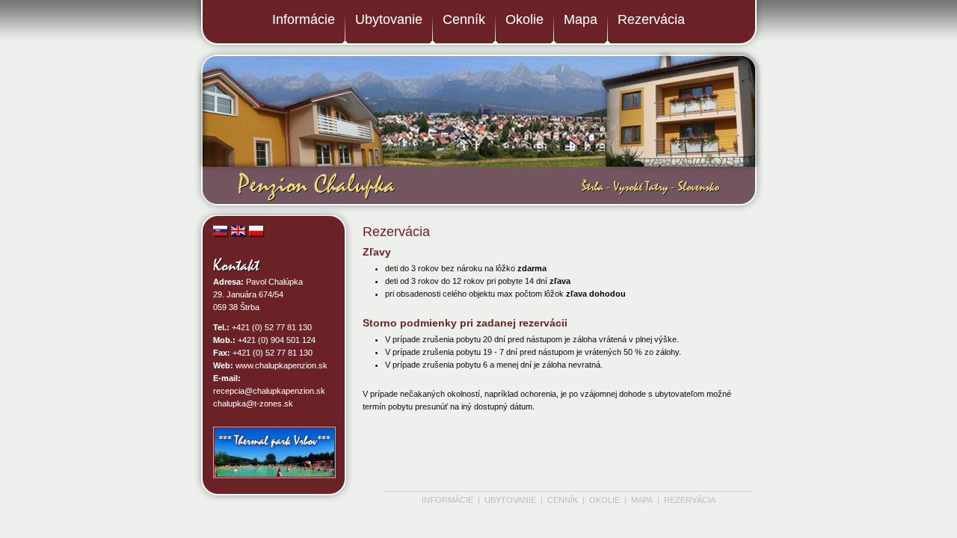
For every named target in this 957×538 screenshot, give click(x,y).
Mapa (580, 19)
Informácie (303, 19)
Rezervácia (651, 19)
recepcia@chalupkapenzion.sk (269, 390)
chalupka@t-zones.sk (253, 403)
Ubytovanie (388, 19)
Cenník (464, 19)
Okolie (524, 19)
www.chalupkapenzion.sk (281, 365)
